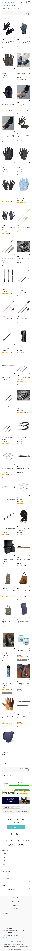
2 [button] (26, 13)
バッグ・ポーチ (5, 878)
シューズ (4, 885)
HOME (3, 5)
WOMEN (5, 841)
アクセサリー (5, 875)
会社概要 (5, 946)
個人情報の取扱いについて (24, 946)
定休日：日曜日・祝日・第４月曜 (10, 935)
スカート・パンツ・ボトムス (8, 882)
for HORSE (12, 845)
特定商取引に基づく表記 (12, 946)
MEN (12, 841)
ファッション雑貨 (6, 871)
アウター (4, 857)
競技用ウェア (5, 864)
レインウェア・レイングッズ (8, 867)
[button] (23, 14)
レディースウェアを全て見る (8, 889)
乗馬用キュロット (6, 850)
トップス (4, 853)
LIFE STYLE (21, 845)
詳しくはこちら (7, 937)
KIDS (19, 841)
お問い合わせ (16, 908)
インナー (4, 860)
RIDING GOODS (26, 841)
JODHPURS (12, 949)
